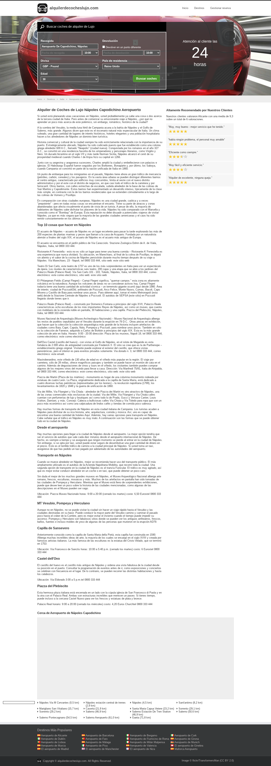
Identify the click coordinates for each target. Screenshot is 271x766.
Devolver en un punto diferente (123, 47)
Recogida (47, 40)
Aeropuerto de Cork (185, 735)
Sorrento (183, 708)
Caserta (90, 708)
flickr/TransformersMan (205, 760)
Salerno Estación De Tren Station (151, 711)
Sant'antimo (185, 702)
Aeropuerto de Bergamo (143, 735)
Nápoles (136, 702)
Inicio (185, 8)
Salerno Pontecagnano (52, 717)
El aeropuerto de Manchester (102, 748)
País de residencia (114, 60)
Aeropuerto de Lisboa (53, 742)
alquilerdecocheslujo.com (74, 8)
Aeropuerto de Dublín (53, 738)
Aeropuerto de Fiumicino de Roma (149, 738)
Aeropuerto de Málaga (98, 742)
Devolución (110, 40)
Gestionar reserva (220, 8)
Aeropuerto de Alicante (54, 735)
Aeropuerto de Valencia (143, 745)
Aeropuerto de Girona (186, 738)
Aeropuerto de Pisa (97, 745)
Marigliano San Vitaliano (53, 708)
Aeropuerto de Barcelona (100, 735)
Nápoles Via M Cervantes (54, 702)
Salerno (90, 711)
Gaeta (135, 717)
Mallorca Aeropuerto (186, 748)
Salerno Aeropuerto (97, 717)
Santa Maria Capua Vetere (147, 708)
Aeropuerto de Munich (187, 742)
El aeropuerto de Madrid (55, 748)
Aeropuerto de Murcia (53, 745)
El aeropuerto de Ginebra (189, 745)
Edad (44, 73)
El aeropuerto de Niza (142, 748)
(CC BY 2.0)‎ (227, 760)
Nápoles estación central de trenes (106, 702)
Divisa (45, 60)
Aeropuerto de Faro (97, 738)
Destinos (199, 8)
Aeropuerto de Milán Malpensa (147, 742)
